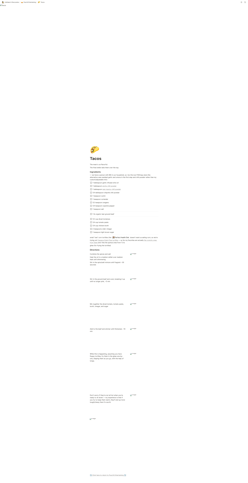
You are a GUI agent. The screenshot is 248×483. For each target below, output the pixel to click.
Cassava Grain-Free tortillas (108, 240)
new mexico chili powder (111, 189)
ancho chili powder (109, 186)
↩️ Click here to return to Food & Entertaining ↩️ (108, 475)
